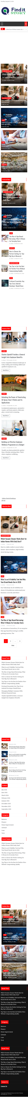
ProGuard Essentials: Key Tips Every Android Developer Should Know (16, 283)
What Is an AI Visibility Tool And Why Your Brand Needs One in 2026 (14, 222)
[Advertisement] (14, 47)
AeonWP (9, 1094)
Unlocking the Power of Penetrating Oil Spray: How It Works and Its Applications (14, 400)
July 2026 (4, 790)
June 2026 (4, 792)
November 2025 (6, 806)
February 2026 (6, 798)
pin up (3, 500)
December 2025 (6, 803)
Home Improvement (7, 71)
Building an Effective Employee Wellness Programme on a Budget (13, 443)
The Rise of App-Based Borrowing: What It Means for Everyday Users (17, 238)
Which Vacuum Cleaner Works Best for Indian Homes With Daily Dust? (13, 197)
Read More (6, 370)
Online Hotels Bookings (9, 498)
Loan (3, 142)
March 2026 (5, 795)
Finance (4, 822)
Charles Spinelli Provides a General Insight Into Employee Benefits (13, 356)
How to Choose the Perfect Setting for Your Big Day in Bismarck (16, 253)
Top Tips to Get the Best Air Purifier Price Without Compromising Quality (17, 268)
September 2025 (6, 809)
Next (13, 645)
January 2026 (5, 801)
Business (4, 351)
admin (5, 80)
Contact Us (4, 1086)
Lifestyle (4, 164)
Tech (3, 120)
